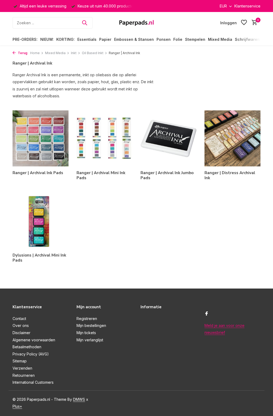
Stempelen (195, 39)
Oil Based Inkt (92, 53)
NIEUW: (47, 39)
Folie (177, 39)
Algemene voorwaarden (34, 340)
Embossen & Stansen (134, 39)
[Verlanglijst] (244, 22)
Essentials (87, 39)
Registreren (87, 318)
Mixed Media (220, 39)
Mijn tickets (86, 332)
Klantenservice (247, 6)
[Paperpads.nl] (136, 22)
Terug (22, 53)
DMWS (79, 399)
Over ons (21, 325)
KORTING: (65, 39)
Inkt (74, 53)
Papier (105, 39)
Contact (19, 318)
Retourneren (24, 375)
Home (35, 53)
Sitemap (20, 361)
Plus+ (17, 406)
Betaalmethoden (27, 347)
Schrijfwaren (247, 39)
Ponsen (163, 39)
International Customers (33, 382)
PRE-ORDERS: (25, 39)
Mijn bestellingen (91, 325)
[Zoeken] (85, 22)
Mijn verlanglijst (90, 340)
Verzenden (22, 368)
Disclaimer (21, 332)
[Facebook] (206, 314)
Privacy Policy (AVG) (31, 354)
